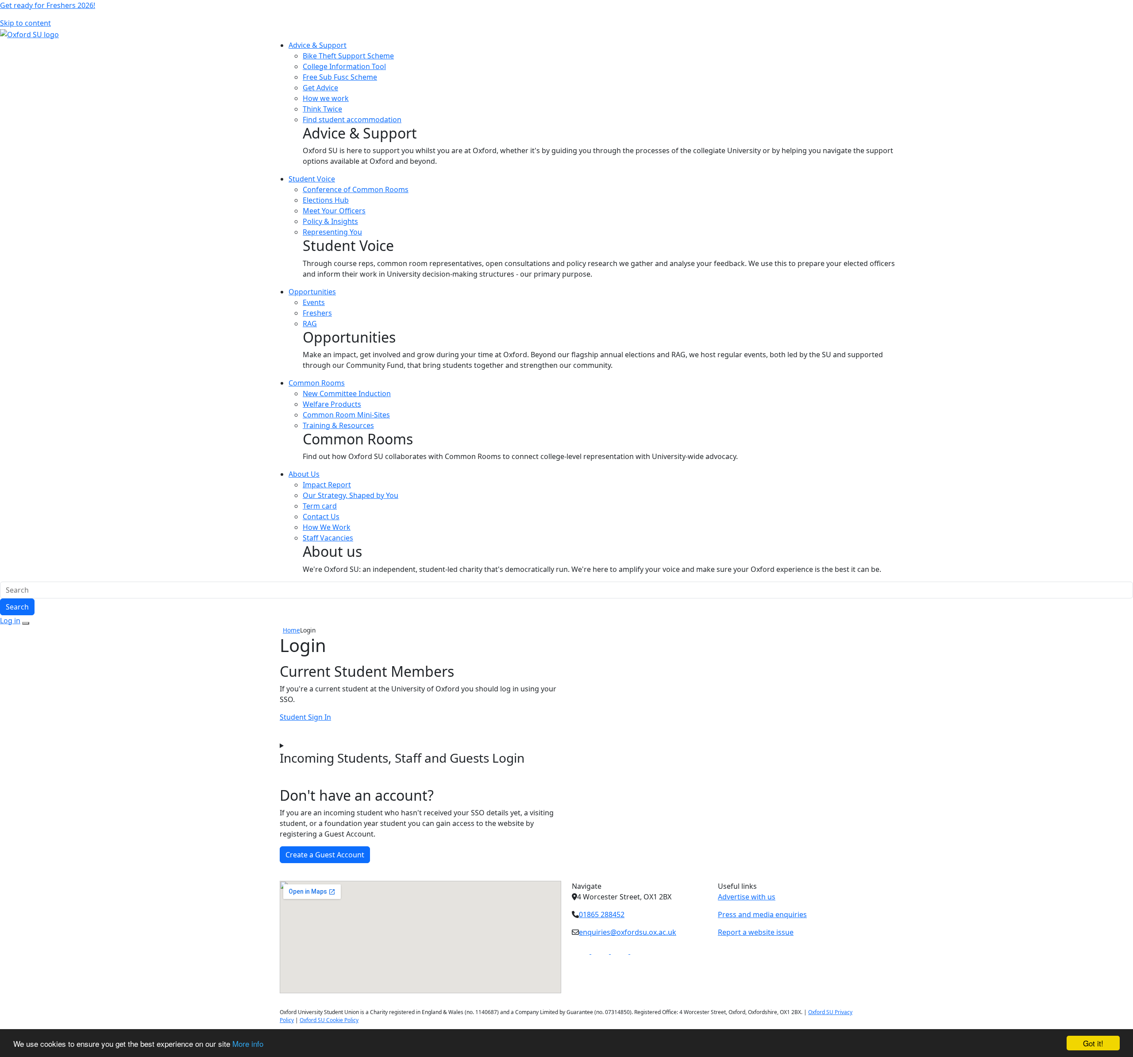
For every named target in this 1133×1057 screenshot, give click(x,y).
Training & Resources (338, 425)
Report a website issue (756, 932)
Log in (10, 620)
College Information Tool (344, 66)
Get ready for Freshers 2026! (47, 5)
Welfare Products (332, 404)
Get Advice (320, 88)
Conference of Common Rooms (355, 189)
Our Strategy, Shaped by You (350, 495)
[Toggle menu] (25, 623)
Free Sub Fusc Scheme (340, 77)
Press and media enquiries (762, 914)
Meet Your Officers (334, 211)
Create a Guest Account (324, 855)
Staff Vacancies (328, 538)
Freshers (317, 313)
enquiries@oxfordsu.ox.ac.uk (627, 932)
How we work (326, 98)
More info (247, 1043)
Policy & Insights (330, 221)
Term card (320, 506)
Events (314, 302)
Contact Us (321, 516)
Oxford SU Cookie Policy (329, 1020)
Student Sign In (305, 717)
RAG (310, 323)
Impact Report (327, 485)
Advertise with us (746, 897)
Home (291, 630)
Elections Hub (326, 200)
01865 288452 (601, 914)
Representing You (332, 232)
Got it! (1093, 1043)
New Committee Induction (347, 393)
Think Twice (322, 109)
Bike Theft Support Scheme (348, 56)
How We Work (327, 527)
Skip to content (25, 23)
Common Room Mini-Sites (346, 415)
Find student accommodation (352, 119)
